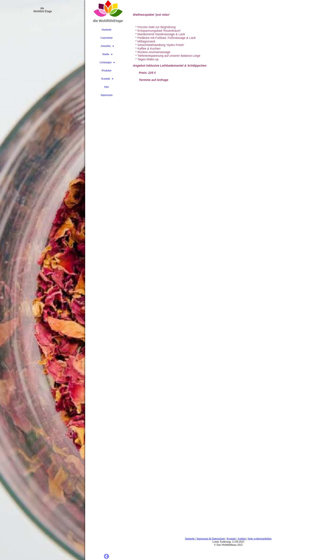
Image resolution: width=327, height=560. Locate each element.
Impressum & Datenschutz (211, 538)
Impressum (106, 95)
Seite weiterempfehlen (259, 538)
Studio (105, 54)
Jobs (106, 86)
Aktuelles (105, 45)
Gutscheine (106, 37)
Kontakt (105, 78)
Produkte (106, 70)
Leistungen (106, 62)
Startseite (106, 29)
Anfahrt (241, 538)
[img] (42, 280)
